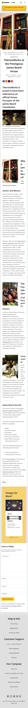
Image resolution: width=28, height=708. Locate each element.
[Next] (20, 518)
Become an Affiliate (14, 682)
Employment (14, 678)
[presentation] (14, 505)
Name (4, 578)
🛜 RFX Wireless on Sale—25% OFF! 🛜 (13, 8)
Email (4, 586)
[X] (9, 81)
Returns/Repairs (14, 648)
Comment (5, 556)
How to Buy (14, 624)
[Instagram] (11, 696)
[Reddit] (6, 81)
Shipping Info (14, 628)
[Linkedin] (17, 696)
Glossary (14, 657)
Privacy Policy (14, 687)
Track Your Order (14, 633)
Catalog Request (14, 653)
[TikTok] (20, 696)
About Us (14, 669)
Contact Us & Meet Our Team (14, 673)
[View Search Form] (20, 2)
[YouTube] (14, 696)
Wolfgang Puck (7, 342)
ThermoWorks (10, 87)
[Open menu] (24, 2)
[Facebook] (3, 81)
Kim (4, 482)
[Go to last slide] (8, 518)
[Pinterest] (12, 81)
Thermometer (14, 57)
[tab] (10, 537)
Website (4, 594)
